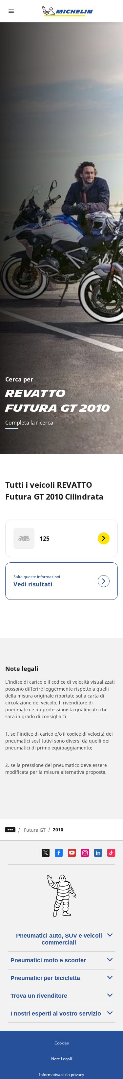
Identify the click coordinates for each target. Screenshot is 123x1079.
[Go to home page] (67, 11)
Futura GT (35, 830)
